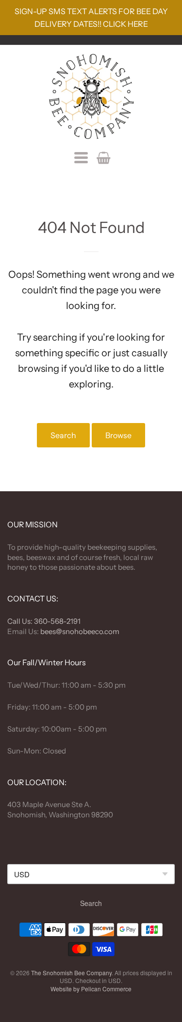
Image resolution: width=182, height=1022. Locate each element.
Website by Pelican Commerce (91, 988)
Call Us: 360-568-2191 (44, 621)
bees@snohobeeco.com (79, 631)
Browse (118, 435)
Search (63, 435)
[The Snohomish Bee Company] (91, 96)
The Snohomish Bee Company (71, 972)
